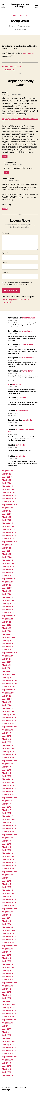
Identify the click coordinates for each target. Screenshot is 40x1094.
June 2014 (6, 918)
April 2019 (6, 742)
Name (5, 253)
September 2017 (9, 798)
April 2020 (6, 705)
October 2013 (8, 943)
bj (14, 26)
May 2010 (6, 1069)
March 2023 (7, 597)
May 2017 (6, 810)
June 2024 (7, 551)
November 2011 (9, 1013)
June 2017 (6, 807)
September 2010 (9, 1057)
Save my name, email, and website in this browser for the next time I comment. (18, 283)
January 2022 (8, 640)
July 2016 (6, 841)
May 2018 (6, 773)
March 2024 (7, 560)
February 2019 (8, 748)
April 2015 (6, 887)
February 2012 (8, 1004)
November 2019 (9, 720)
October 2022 (8, 613)
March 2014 (7, 927)
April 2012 (6, 998)
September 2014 (9, 909)
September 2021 (9, 653)
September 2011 (9, 1020)
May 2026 (6, 480)
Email (4, 263)
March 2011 (7, 1038)
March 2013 (7, 964)
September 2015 (9, 872)
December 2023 (9, 569)
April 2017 (6, 813)
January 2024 (8, 566)
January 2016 (8, 859)
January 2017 (8, 822)
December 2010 (9, 1047)
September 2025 (9, 505)
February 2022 (8, 637)
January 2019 (8, 751)
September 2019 (9, 727)
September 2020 (9, 690)
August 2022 (7, 619)
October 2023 (8, 576)
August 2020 (8, 693)
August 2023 (8, 582)
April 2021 (6, 668)
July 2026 (6, 474)
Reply (5, 156)
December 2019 (9, 717)
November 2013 (9, 939)
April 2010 (6, 1072)
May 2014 (6, 921)
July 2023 (6, 585)
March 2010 (7, 1075)
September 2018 (9, 761)
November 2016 (9, 828)
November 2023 (9, 572)
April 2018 (6, 776)
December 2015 (9, 862)
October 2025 (8, 502)
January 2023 (8, 603)
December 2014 (9, 899)
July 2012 (6, 989)
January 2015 (8, 896)
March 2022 (7, 634)
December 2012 (9, 973)
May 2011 (6, 1032)
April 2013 (6, 961)
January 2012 (8, 1007)
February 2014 (8, 930)
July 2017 (6, 804)
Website (5, 272)
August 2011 (7, 1023)
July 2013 (6, 952)
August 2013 (7, 949)
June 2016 (6, 844)
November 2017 (9, 791)
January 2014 (8, 933)
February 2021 (8, 674)
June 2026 (7, 477)
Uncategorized (20, 16)
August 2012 (7, 986)
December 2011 (9, 1010)
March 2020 (7, 708)
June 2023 (7, 588)
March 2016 (7, 853)
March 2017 (7, 816)
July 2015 (6, 878)
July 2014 (6, 915)
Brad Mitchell (28, 358)
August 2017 (7, 801)
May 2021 (6, 665)
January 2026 (8, 492)
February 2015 (8, 893)
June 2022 (6, 625)
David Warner (28, 53)
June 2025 (7, 514)
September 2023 (9, 579)
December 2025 (9, 495)
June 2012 (6, 992)
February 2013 (8, 967)
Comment (6, 233)
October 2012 (8, 980)
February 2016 (8, 856)
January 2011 (8, 1044)
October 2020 (8, 687)
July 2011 (6, 1026)
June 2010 (6, 1066)
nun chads (26, 331)
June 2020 (7, 699)
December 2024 (9, 532)
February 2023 (8, 600)
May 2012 (6, 995)
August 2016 (7, 838)
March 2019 (7, 745)
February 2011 (8, 1041)
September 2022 (9, 616)
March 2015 (7, 890)
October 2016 (8, 832)
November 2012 (9, 976)
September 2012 (9, 983)
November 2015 (9, 865)
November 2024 (9, 535)
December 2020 (9, 680)
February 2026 (8, 489)
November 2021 (9, 646)
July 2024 (6, 548)
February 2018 (8, 782)
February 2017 (8, 819)
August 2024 (8, 545)
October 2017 (8, 795)
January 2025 (8, 529)
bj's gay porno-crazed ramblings (20, 5)
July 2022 (6, 622)
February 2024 (8, 563)
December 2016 (9, 825)
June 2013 (6, 955)
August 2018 (7, 764)
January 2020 (8, 714)
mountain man (28, 318)
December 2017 (9, 788)
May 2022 (6, 628)
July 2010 (6, 1063)
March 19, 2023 (25, 26)
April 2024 (6, 557)
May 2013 (6, 958)
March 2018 (7, 779)
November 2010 (9, 1050)
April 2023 (6, 594)
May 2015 (6, 884)
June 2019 (6, 736)
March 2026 (7, 486)
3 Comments (21, 30)
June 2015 (6, 881)
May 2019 (6, 739)
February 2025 (8, 526)
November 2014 (9, 902)
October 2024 (8, 539)
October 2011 (8, 1017)
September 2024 (9, 542)
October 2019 (8, 724)
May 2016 (6, 847)
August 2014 (7, 912)
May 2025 (6, 517)
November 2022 (9, 609)
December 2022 (9, 606)
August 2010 (7, 1060)
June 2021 (6, 662)
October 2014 (8, 906)
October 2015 (8, 869)
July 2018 (6, 767)
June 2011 (6, 1029)
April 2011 (6, 1035)
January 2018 (8, 785)
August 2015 (7, 875)
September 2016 (9, 835)
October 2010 (8, 1054)
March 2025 (7, 523)
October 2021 (8, 650)
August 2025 (8, 508)
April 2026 (6, 483)
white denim (27, 371)
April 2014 (6, 924)
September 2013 (9, 946)
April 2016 (6, 850)
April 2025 (6, 520)
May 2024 (6, 554)
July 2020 (6, 696)
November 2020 (9, 683)
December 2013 (9, 936)
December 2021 (9, 643)
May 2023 (6, 591)
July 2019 (6, 733)
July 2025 (6, 511)
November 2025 (9, 498)
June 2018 (6, 770)
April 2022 (6, 631)
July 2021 (6, 659)
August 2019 (7, 730)
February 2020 (8, 711)
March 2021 (7, 671)
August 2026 (8, 471)
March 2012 (7, 1001)
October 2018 (8, 758)
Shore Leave (27, 344)
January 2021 (8, 677)
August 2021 (7, 656)
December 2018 (9, 754)
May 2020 (6, 702)
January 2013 (8, 970)
